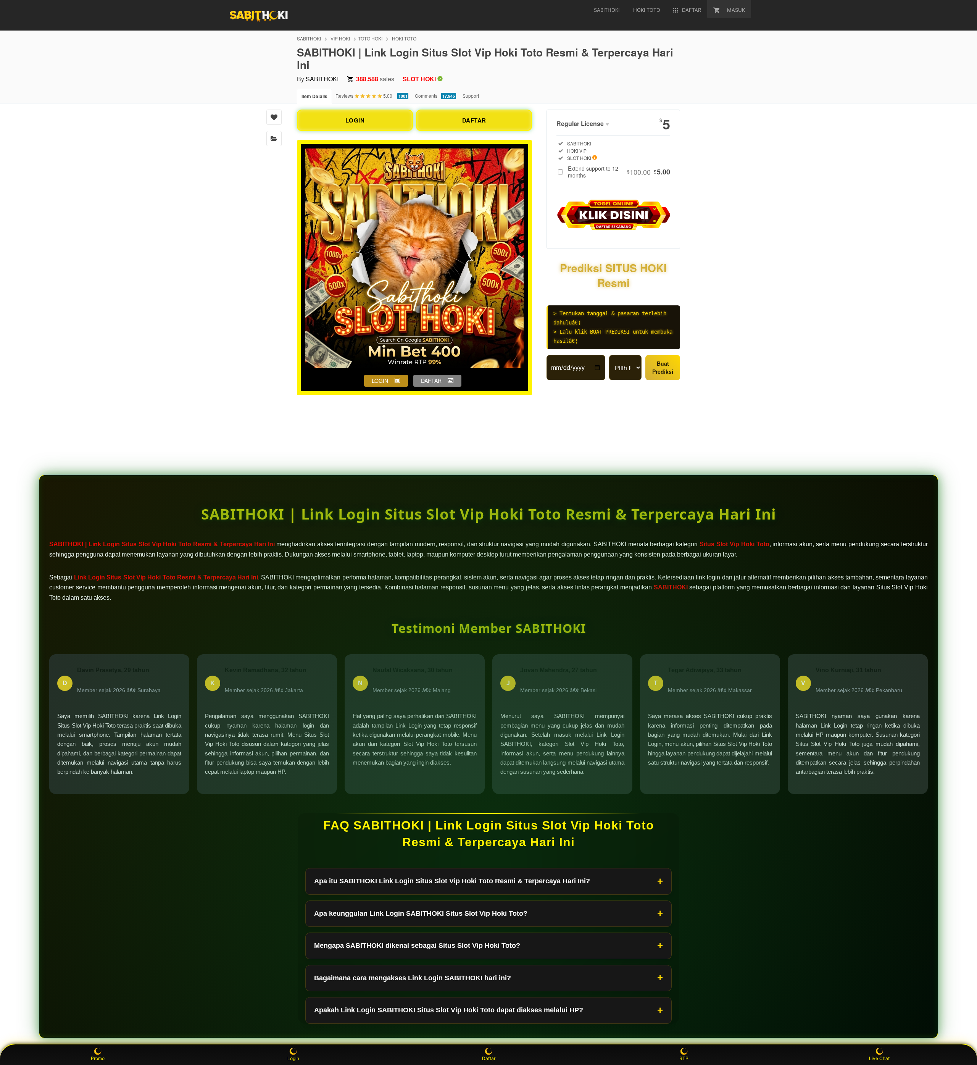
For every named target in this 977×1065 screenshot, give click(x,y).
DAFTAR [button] (431, 380)
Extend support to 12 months (619, 172)
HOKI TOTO (404, 38)
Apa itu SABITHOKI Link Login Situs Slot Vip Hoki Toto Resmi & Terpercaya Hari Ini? (452, 881)
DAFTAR (474, 120)
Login (293, 1058)
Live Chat (879, 1058)
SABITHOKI (309, 38)
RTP (683, 1058)
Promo (98, 1058)
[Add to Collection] (274, 138)
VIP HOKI (340, 38)
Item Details (314, 96)
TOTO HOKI (370, 38)
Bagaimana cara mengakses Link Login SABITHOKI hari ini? (412, 978)
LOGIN (355, 120)
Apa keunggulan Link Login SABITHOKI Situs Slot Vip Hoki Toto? (420, 913)
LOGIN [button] (380, 380)
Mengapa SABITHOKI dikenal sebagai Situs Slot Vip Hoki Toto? (417, 945)
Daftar (488, 1058)
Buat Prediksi (662, 367)
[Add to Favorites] (274, 117)
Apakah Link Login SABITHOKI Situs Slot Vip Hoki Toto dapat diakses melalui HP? (448, 1010)
